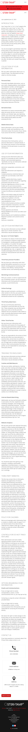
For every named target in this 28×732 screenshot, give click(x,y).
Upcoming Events (14, 720)
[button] (25, 2)
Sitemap (3, 708)
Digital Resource (16, 710)
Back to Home (6, 695)
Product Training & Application (14, 717)
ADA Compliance (22, 708)
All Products (14, 715)
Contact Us (14, 722)
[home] (7, 2)
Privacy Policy (15, 708)
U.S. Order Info (14, 718)
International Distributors (14, 719)
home (14, 714)
